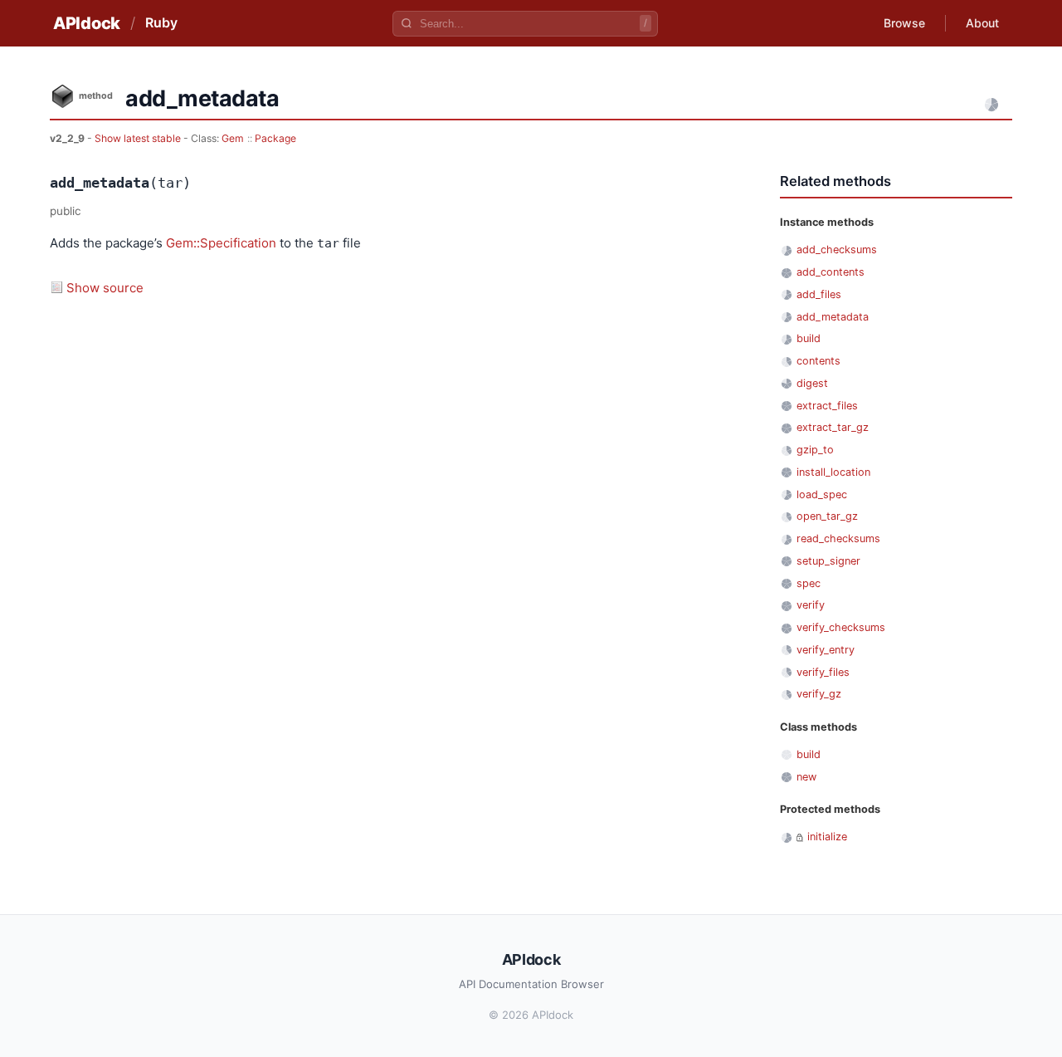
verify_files (823, 672)
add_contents (830, 272)
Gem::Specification (221, 243)
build (808, 338)
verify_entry (825, 649)
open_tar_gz (827, 516)
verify (810, 605)
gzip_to (815, 449)
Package (275, 138)
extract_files (827, 405)
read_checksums (838, 538)
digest (812, 383)
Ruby (161, 22)
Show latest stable (139, 138)
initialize (827, 836)
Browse (904, 23)
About (982, 23)
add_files (818, 294)
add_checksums (836, 249)
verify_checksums (840, 627)
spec (808, 583)
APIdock (86, 23)
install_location (833, 472)
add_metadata (832, 317)
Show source (105, 288)
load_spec (821, 494)
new (806, 777)
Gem (233, 138)
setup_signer (828, 561)
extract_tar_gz (832, 427)
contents (818, 361)
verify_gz (818, 694)
